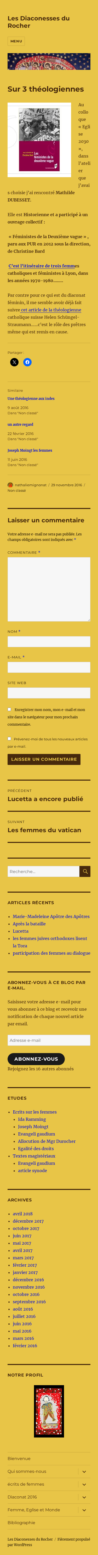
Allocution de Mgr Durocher (47, 1141)
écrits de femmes (26, 1484)
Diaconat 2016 (22, 1497)
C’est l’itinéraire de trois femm (42, 266)
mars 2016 (23, 1338)
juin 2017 (22, 1235)
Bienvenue (19, 1458)
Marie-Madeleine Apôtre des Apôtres (51, 916)
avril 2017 (22, 1250)
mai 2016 (22, 1331)
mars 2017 (23, 1257)
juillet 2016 (24, 1316)
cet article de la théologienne (50, 309)
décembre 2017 (28, 1221)
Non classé (17, 490)
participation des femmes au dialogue (51, 953)
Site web (17, 683)
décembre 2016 (28, 1279)
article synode (32, 1170)
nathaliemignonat (31, 485)
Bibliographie (21, 1522)
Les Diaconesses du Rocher (30, 1539)
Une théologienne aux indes (31, 398)
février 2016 (25, 1345)
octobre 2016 (26, 1294)
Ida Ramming (32, 1119)
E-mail (16, 657)
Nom (14, 631)
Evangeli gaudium (36, 1134)
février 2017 (25, 1265)
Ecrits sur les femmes (35, 1112)
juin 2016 (22, 1323)
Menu (16, 41)
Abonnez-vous (36, 1059)
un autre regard (20, 424)
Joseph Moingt (33, 1126)
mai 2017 (22, 1243)
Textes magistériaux (34, 1156)
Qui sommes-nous (27, 1471)
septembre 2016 (29, 1301)
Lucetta (20, 931)
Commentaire (24, 552)
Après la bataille (29, 923)
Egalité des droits (36, 1148)
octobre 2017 (26, 1228)
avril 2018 (23, 1213)
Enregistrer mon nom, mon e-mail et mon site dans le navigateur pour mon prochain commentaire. (46, 717)
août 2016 (23, 1309)
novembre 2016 (29, 1287)
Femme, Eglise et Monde (34, 1509)
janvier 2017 (25, 1272)
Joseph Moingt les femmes (30, 450)
